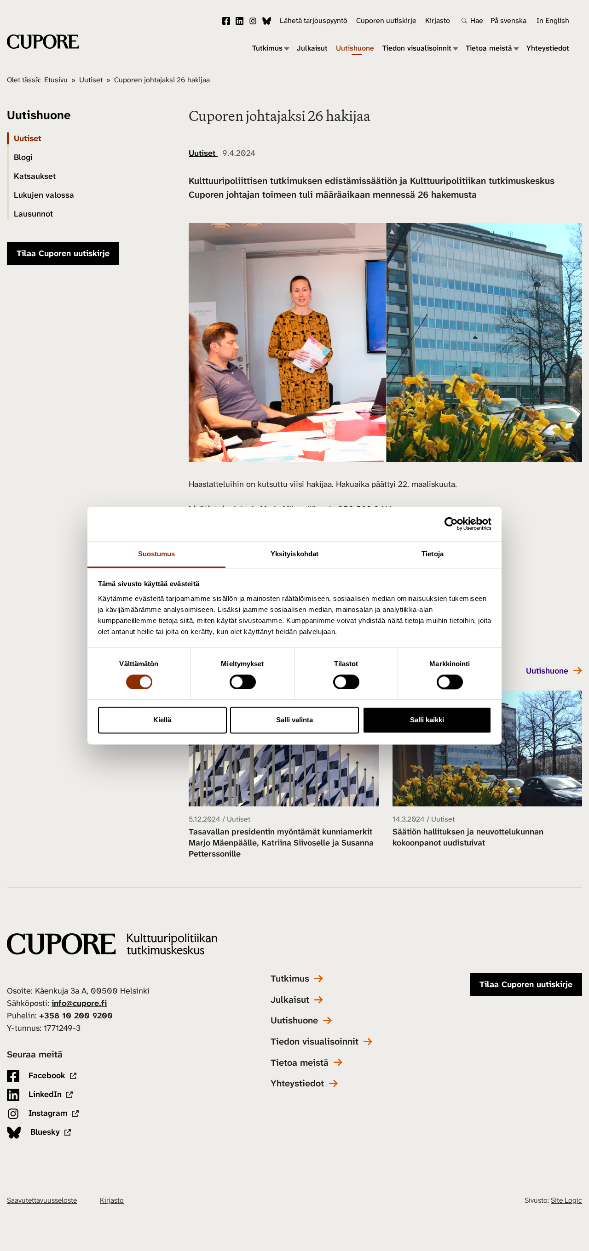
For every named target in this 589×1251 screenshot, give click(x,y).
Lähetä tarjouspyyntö (313, 20)
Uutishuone (355, 48)
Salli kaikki (427, 720)
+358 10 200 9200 (76, 1015)
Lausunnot (33, 213)
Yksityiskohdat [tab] (294, 554)
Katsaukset (35, 176)
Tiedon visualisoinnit (416, 48)
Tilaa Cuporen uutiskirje (63, 253)
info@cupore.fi (79, 1003)
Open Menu (286, 48)
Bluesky (266, 21)
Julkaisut (312, 48)
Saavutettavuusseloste (42, 1200)
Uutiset (91, 80)
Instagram (253, 21)
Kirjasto (437, 20)
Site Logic (566, 1200)
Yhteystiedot (547, 48)
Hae (476, 20)
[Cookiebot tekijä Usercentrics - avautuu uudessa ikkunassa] (451, 524)
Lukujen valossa (44, 194)
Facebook (226, 21)
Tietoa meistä (489, 48)
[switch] (243, 681)
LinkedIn (239, 21)
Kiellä (162, 720)
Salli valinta (294, 720)
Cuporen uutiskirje (386, 20)
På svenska (508, 20)
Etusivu (56, 80)
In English (553, 20)
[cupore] (112, 944)
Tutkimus (267, 48)
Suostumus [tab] (156, 554)
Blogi (23, 157)
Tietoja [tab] (433, 554)
